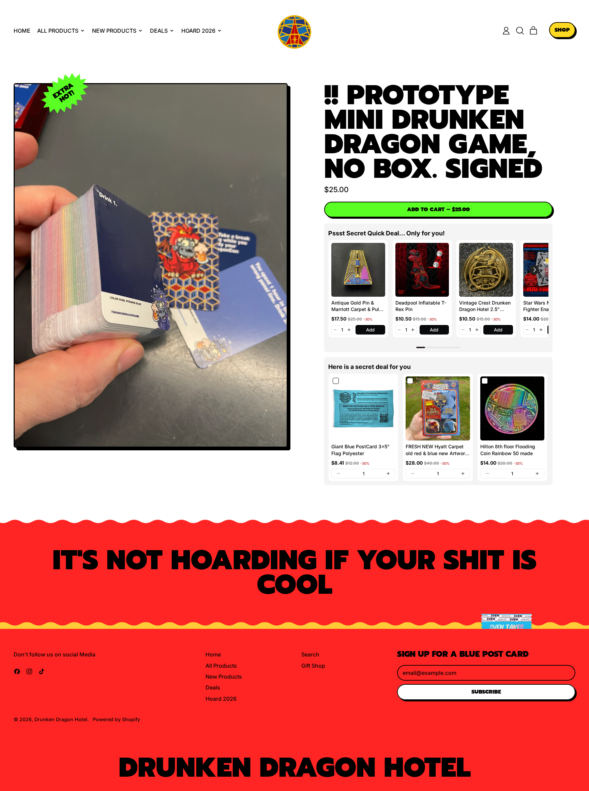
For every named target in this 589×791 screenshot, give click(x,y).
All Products (221, 665)
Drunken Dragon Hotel (60, 719)
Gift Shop (313, 665)
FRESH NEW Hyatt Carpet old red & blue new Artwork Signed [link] (437, 450)
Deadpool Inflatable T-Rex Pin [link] (420, 306)
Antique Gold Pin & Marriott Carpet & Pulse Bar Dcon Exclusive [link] (357, 306)
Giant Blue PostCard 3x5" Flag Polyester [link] (360, 450)
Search (310, 654)
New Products (224, 676)
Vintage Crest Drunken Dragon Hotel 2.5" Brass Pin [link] (485, 306)
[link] (358, 270)
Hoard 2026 (221, 698)
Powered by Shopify (116, 719)
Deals (213, 687)
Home (22, 30)
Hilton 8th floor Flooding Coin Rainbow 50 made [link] (507, 450)
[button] (520, 30)
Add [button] (370, 329)
